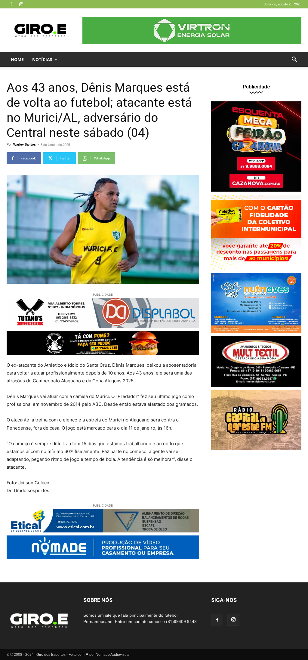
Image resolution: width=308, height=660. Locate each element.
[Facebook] (11, 4)
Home (17, 59)
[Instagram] (21, 4)
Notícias (42, 59)
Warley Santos (24, 144)
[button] (294, 60)
